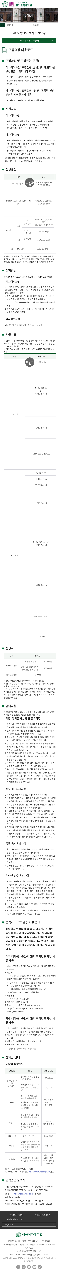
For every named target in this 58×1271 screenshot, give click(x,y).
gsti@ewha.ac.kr (32, 1041)
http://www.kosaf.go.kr (39, 1171)
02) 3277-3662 (31, 1251)
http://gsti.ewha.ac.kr (23, 1193)
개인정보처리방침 (16, 1214)
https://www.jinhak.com (42, 753)
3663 (26, 1190)
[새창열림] (18, 1267)
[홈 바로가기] (2, 25)
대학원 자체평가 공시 (15, 1219)
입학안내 (10, 25)
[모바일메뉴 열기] (54, 4)
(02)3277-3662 (16, 1190)
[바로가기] (17, 4)
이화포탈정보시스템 (42, 1214)
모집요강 (36, 25)
